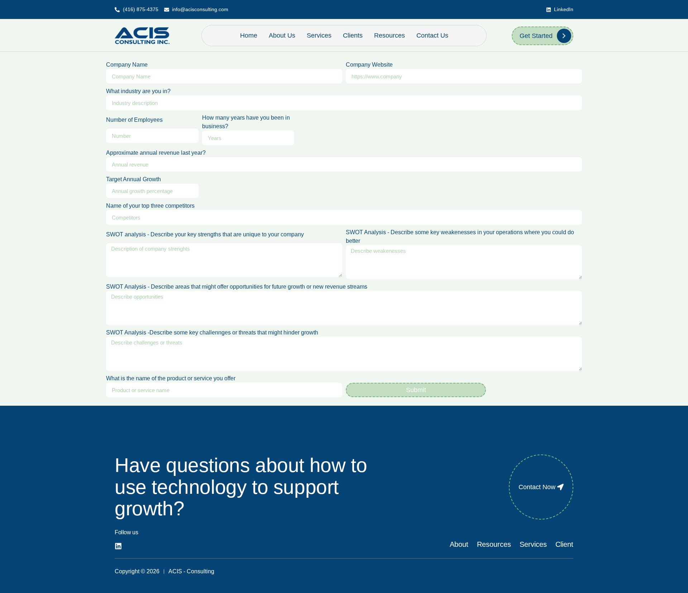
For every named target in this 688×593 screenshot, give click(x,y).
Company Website (369, 65)
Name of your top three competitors (150, 206)
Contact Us (432, 35)
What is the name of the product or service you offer (170, 378)
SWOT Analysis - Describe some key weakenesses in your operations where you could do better (460, 236)
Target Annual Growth (133, 179)
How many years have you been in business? (246, 122)
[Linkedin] (118, 546)
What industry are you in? (138, 91)
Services (319, 35)
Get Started (536, 35)
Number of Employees (134, 120)
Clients (353, 35)
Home (248, 35)
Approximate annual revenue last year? (156, 153)
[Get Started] (564, 36)
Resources (389, 35)
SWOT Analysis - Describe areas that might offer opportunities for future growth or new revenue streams (236, 287)
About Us (282, 35)
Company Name (127, 65)
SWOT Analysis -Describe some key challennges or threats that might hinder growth (212, 332)
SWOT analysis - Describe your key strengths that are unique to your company (205, 234)
